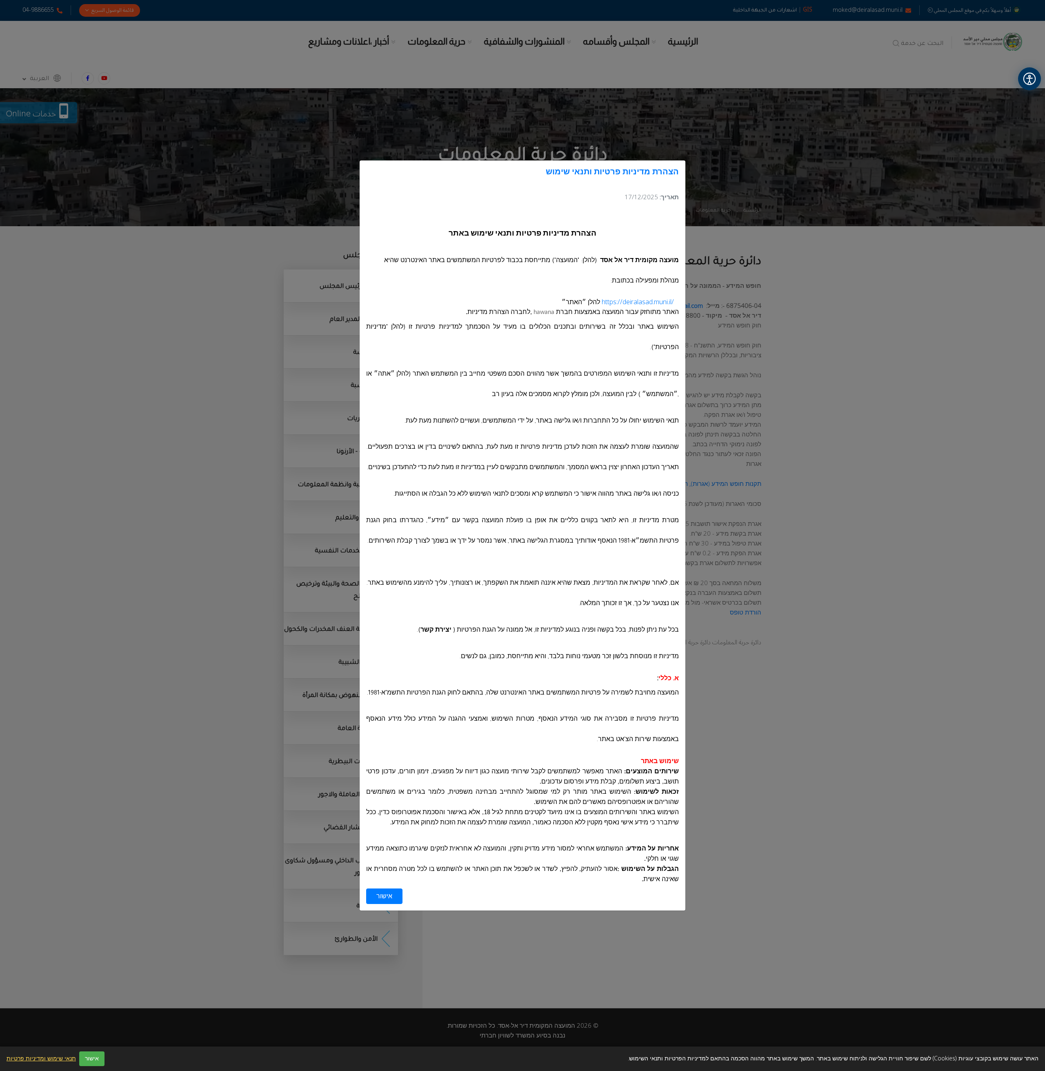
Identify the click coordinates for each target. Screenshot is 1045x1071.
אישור (384, 896)
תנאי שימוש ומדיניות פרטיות (41, 1059)
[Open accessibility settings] (1029, 78)
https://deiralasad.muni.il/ (638, 302)
